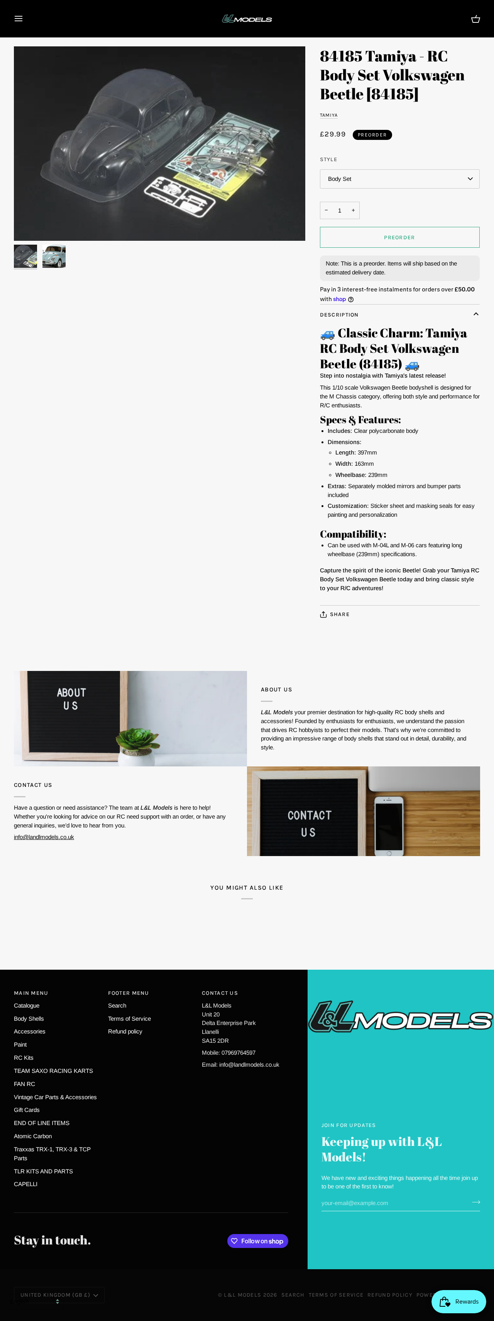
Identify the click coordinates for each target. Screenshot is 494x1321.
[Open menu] (25, 18)
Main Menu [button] (31, 993)
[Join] (473, 1202)
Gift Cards (27, 1110)
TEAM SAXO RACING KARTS (53, 1070)
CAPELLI (25, 1184)
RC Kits (24, 1057)
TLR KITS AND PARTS (43, 1171)
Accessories (30, 1031)
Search (117, 1005)
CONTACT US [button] (220, 993)
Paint (20, 1044)
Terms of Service (129, 1018)
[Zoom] (159, 143)
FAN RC (24, 1084)
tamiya (329, 115)
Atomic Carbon (33, 1136)
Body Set (339, 178)
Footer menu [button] (128, 993)
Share (340, 614)
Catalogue (26, 1005)
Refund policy (125, 1031)
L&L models (243, 1295)
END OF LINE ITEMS (41, 1123)
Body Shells (29, 1018)
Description (339, 315)
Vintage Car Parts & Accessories (55, 1097)
